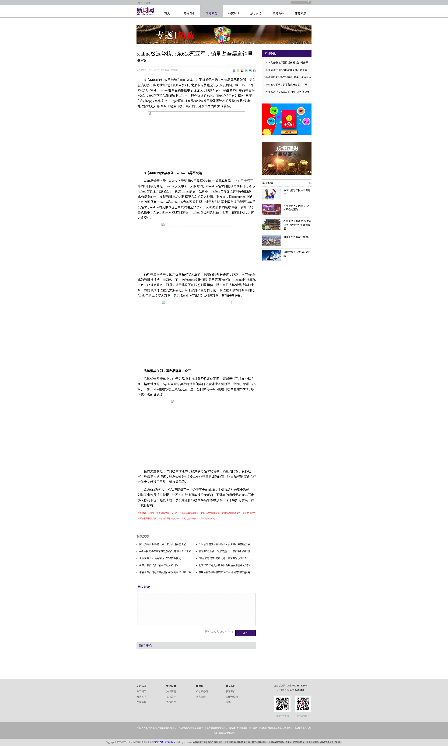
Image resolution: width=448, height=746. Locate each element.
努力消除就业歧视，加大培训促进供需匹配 (162, 544)
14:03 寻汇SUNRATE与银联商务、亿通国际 (287, 77)
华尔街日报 (242, 728)
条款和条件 (202, 691)
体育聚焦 (300, 13)
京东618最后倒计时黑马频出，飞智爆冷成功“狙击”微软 (224, 552)
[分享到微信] (254, 71)
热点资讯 (189, 13)
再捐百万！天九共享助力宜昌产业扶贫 (160, 558)
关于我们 (141, 691)
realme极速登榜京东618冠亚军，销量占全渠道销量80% (165, 552)
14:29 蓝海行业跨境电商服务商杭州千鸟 (285, 70)
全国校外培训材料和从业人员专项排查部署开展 (224, 544)
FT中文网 (252, 728)
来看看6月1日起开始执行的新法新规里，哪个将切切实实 (165, 573)
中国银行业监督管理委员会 (163, 728)
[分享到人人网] (250, 71)
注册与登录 (232, 696)
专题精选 (211, 13)
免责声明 (171, 702)
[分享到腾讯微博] (246, 71)
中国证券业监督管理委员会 (214, 728)
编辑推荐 (267, 182)
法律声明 (171, 691)
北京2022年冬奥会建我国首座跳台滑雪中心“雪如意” (225, 566)
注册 (148, 2)
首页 (167, 13)
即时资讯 (270, 53)
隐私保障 (201, 696)
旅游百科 (278, 13)
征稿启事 (171, 696)
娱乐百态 (256, 13)
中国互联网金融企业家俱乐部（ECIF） (277, 728)
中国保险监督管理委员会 (189, 728)
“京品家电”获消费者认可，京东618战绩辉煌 (222, 558)
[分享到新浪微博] (242, 71)
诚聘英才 (141, 696)
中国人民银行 (143, 728)
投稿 (228, 702)
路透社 (232, 728)
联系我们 (231, 691)
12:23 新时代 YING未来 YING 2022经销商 (286, 92)
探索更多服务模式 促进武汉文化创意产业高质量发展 (297, 225)
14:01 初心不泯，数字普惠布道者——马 (285, 84)
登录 (140, 2)
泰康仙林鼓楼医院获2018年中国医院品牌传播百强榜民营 (224, 573)
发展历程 (141, 702)
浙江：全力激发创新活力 (297, 237)
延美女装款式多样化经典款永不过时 (158, 565)
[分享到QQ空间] (238, 71)
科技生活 (233, 13)
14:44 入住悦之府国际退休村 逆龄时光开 (286, 62)
